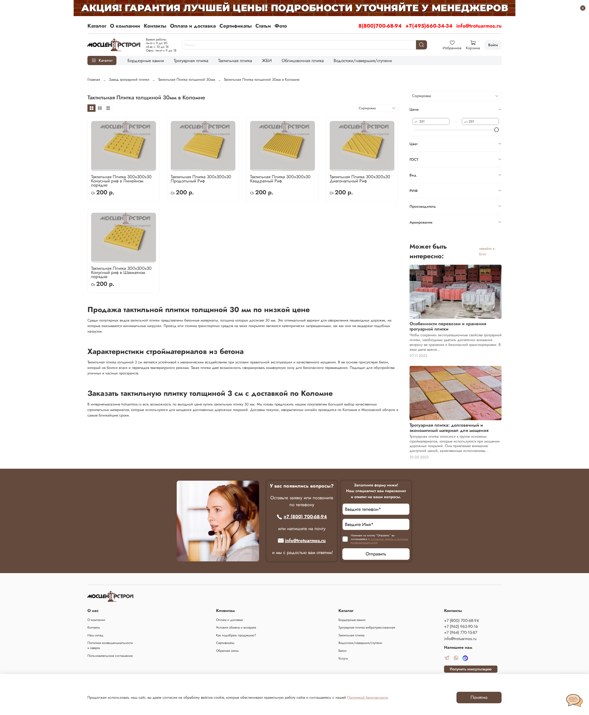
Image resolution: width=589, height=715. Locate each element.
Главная (93, 79)
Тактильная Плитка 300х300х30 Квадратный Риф (280, 178)
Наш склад (95, 635)
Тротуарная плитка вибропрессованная (366, 627)
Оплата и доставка (193, 25)
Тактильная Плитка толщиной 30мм (186, 79)
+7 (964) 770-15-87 (460, 632)
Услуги (343, 658)
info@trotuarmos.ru (479, 25)
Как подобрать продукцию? (236, 635)
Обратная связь (227, 650)
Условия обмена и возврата (236, 627)
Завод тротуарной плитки (129, 79)
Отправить (376, 554)
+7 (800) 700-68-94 (305, 516)
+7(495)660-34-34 (429, 25)
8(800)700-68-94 (380, 25)
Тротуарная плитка (191, 60)
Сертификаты (235, 25)
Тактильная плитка (235, 60)
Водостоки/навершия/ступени (363, 60)
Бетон (342, 650)
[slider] (496, 129)
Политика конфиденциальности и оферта (110, 645)
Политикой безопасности (367, 697)
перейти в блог (486, 251)
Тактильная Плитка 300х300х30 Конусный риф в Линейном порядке (121, 180)
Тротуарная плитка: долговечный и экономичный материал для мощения (449, 428)
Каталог (96, 25)
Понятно (479, 697)
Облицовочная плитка (303, 60)
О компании (125, 25)
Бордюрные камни (145, 60)
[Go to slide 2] (139, 168)
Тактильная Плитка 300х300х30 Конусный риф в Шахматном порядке (121, 272)
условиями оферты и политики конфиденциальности (379, 541)
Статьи (263, 25)
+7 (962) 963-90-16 (461, 626)
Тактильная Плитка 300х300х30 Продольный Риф (201, 178)
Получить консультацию (471, 669)
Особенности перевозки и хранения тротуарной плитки (448, 326)
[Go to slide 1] (107, 168)
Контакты (155, 25)
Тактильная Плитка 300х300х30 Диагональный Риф (360, 178)
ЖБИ (267, 60)
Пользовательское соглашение (110, 655)
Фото (280, 25)
